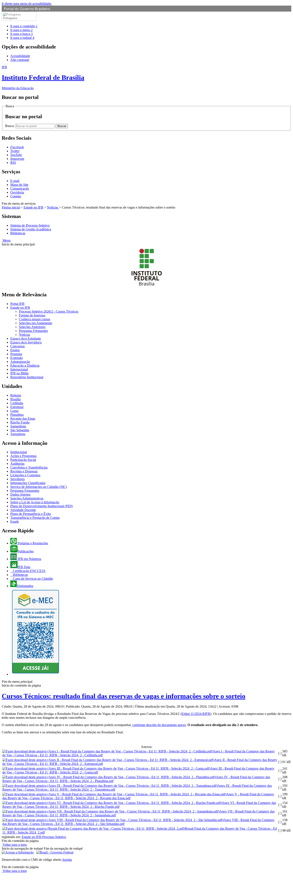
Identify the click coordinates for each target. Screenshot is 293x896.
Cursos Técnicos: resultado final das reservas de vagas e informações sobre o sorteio (123, 696)
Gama (14, 411)
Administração (20, 361)
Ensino (15, 350)
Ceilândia (16, 403)
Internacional (19, 369)
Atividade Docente (23, 510)
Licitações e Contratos (25, 475)
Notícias (53, 207)
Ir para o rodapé (22, 37)
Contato (15, 196)
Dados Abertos (20, 494)
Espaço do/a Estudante (25, 338)
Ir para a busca (21, 34)
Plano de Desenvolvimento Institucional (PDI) (41, 506)
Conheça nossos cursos (34, 319)
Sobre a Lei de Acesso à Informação (34, 502)
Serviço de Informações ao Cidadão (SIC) (38, 487)
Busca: (10, 126)
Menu (6, 240)
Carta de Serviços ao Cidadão (32, 578)
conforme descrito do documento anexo (159, 725)
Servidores (17, 479)
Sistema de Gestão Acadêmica (30, 229)
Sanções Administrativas (26, 498)
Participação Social (23, 460)
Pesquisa (16, 354)
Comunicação (19, 188)
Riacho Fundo (20, 422)
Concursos (17, 346)
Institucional (18, 452)
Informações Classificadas (27, 483)
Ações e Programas (23, 456)
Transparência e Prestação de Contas (35, 517)
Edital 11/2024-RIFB (196, 714)
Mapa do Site (19, 184)
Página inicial (11, 207)
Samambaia (18, 426)
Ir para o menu (21, 30)
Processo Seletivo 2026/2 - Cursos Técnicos (48, 311)
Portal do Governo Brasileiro (27, 8)
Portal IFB (17, 304)
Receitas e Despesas (24, 471)
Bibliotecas (17, 233)
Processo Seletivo (54, 837)
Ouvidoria (17, 192)
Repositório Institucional (26, 377)
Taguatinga (17, 434)
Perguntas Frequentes (33, 331)
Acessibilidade (20, 56)
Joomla (67, 859)
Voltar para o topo (14, 844)
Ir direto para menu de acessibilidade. (27, 3)
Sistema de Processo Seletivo (30, 225)
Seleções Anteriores (32, 327)
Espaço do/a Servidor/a (26, 342)
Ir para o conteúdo (24, 26)
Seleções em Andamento (35, 323)
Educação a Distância (24, 365)
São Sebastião (19, 430)
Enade (14, 521)
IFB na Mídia (19, 373)
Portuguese (10, 18)
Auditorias (17, 463)
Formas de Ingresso (32, 315)
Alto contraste (19, 60)
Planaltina (17, 414)
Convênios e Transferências (29, 467)
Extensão (16, 358)
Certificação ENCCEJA (28, 571)
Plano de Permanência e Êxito (30, 514)
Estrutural (16, 407)
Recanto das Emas (22, 418)
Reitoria (15, 395)
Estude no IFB (33, 207)
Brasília (15, 399)
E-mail (14, 181)
